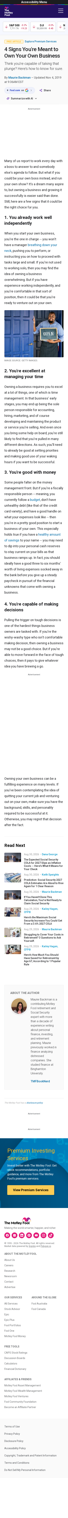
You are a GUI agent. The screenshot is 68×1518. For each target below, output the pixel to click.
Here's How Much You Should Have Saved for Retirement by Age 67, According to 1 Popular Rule (42, 959)
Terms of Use (12, 1426)
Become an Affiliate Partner (20, 1407)
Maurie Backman (19, 77)
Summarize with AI (22, 98)
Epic (6, 1314)
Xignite (32, 1246)
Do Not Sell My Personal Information (25, 1470)
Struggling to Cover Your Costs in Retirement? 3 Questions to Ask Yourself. (43, 937)
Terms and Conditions (16, 1462)
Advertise (9, 1287)
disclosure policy (34, 1103)
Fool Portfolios (12, 1325)
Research (9, 1271)
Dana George (49, 854)
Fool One (9, 1330)
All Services (11, 1303)
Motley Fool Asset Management (22, 1385)
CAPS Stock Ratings (15, 1352)
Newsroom (10, 1276)
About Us (9, 1260)
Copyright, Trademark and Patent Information (30, 1455)
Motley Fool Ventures (16, 1396)
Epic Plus (9, 1320)
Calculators (10, 1363)
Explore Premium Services (41, 41)
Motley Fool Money (15, 1336)
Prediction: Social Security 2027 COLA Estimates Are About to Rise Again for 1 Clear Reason (43, 883)
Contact (8, 1281)
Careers (8, 1265)
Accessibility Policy (15, 1448)
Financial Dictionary (15, 1369)
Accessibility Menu (34, 2)
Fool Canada (39, 1309)
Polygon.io (46, 1246)
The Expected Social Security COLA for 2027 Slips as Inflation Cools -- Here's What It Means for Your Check (43, 864)
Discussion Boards (14, 1358)
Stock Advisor (12, 1309)
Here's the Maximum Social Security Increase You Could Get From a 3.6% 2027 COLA (43, 920)
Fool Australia (39, 1303)
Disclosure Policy (13, 1441)
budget (35, 500)
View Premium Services (30, 1190)
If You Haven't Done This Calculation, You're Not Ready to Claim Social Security (43, 900)
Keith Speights (50, 874)
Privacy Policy (12, 1433)
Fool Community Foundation (20, 1401)
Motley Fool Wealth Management (23, 1391)
